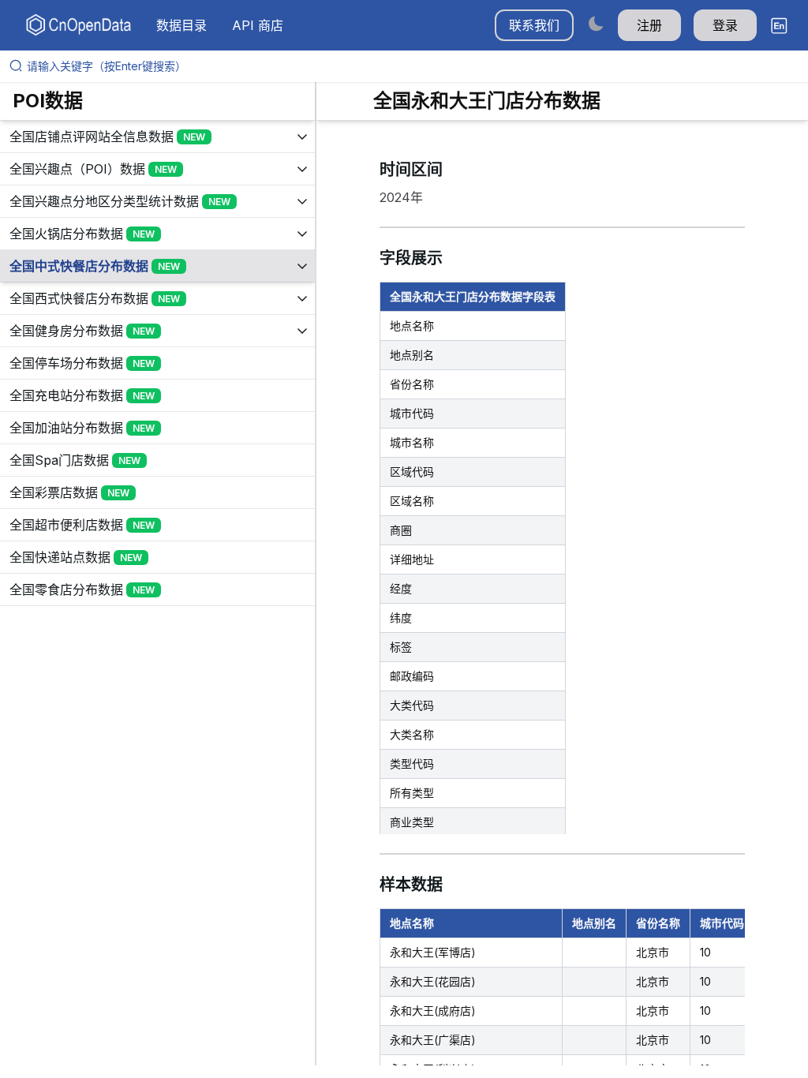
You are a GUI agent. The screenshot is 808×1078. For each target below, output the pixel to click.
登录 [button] (725, 25)
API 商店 (257, 25)
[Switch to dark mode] (595, 23)
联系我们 (534, 25)
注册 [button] (649, 25)
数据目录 (181, 25)
